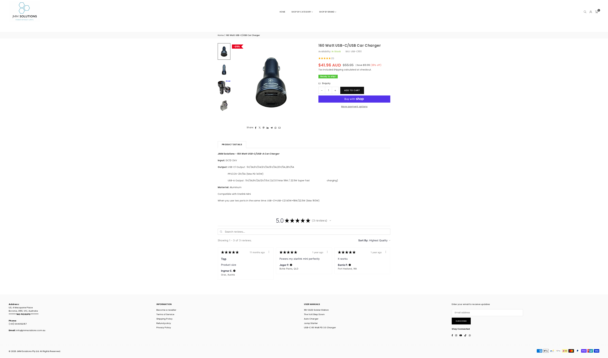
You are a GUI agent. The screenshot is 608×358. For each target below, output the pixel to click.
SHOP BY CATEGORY (301, 11)
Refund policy (163, 323)
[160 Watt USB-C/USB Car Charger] (224, 51)
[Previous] (238, 82)
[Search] (585, 12)
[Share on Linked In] (267, 127)
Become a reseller (166, 309)
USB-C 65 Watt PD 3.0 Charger (320, 327)
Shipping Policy (164, 318)
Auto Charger (311, 318)
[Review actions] (269, 252)
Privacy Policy (163, 327)
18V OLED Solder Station (316, 309)
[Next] (304, 82)
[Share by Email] (279, 127)
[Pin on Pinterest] (264, 127)
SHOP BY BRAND (327, 11)
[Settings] (591, 12)
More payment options (354, 106)
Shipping (338, 69)
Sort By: (363, 240)
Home (282, 11)
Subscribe (461, 321)
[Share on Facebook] (256, 127)
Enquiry (325, 83)
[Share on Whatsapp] (275, 127)
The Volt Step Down (314, 314)
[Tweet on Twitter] (260, 127)
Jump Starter (311, 323)
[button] (596, 12)
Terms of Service (165, 314)
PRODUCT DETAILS (232, 144)
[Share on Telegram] (271, 127)
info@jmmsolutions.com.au (30, 330)
